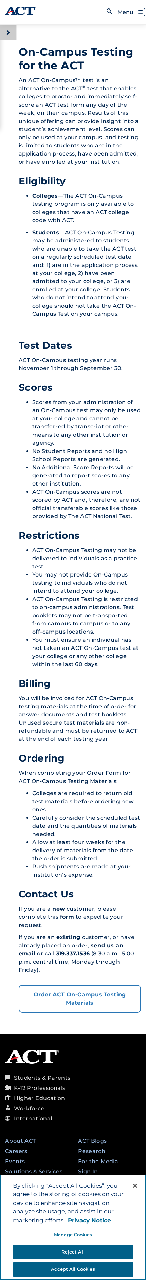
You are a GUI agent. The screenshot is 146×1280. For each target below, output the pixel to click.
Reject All (72, 1252)
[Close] (135, 1185)
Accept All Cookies (73, 1269)
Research (91, 1151)
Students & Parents (42, 1078)
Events (15, 1161)
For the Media (98, 1161)
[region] (73, 1227)
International (33, 1118)
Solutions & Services (33, 1171)
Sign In (88, 1171)
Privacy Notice (89, 1220)
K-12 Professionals (39, 1088)
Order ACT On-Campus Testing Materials (80, 998)
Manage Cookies (73, 1234)
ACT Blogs (92, 1141)
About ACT (20, 1141)
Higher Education (39, 1098)
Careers (16, 1151)
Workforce (29, 1108)
